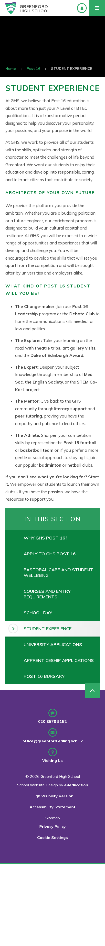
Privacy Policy (52, 826)
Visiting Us (52, 760)
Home (10, 68)
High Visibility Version (53, 795)
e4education (76, 784)
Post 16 (33, 68)
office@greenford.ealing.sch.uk (52, 740)
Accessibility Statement (52, 806)
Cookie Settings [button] (52, 837)
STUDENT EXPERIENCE (71, 68)
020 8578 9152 (52, 721)
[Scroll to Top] (92, 690)
